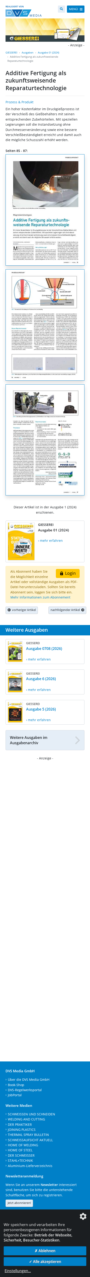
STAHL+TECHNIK (20, 1160)
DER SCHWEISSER (21, 1155)
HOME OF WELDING (23, 1145)
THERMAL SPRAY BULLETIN (28, 1134)
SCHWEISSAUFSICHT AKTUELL (30, 1140)
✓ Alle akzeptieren (45, 1261)
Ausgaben (27, 52)
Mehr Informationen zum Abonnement (40, 597)
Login (70, 573)
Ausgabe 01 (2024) (48, 52)
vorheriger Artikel (23, 610)
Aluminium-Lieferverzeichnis (30, 1166)
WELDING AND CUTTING (26, 1119)
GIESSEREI (11, 52)
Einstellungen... (18, 1270)
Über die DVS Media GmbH (28, 1079)
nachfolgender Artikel (66, 610)
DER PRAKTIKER (20, 1124)
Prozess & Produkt (19, 102)
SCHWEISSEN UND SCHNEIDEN (31, 1114)
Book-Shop (16, 1085)
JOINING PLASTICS (22, 1129)
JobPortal (15, 1095)
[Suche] (61, 9)
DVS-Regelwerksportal (25, 1090)
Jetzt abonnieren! (19, 1203)
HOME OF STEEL (20, 1150)
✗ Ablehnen (45, 1250)
